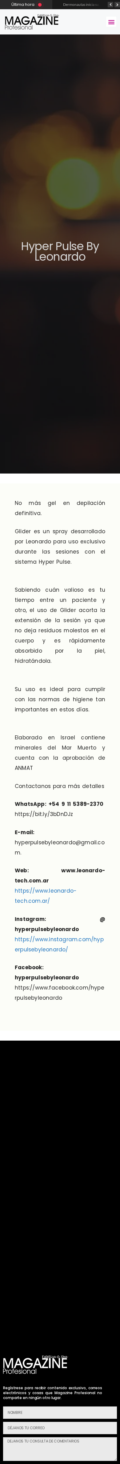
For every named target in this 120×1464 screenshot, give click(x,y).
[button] (111, 22)
